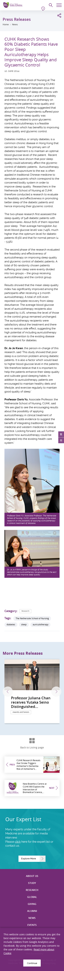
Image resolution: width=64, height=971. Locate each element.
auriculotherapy (40, 624)
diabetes (11, 624)
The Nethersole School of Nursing (32, 618)
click (18, 841)
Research (25, 611)
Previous (8, 691)
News (15, 24)
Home (6, 24)
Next (56, 691)
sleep (23, 624)
